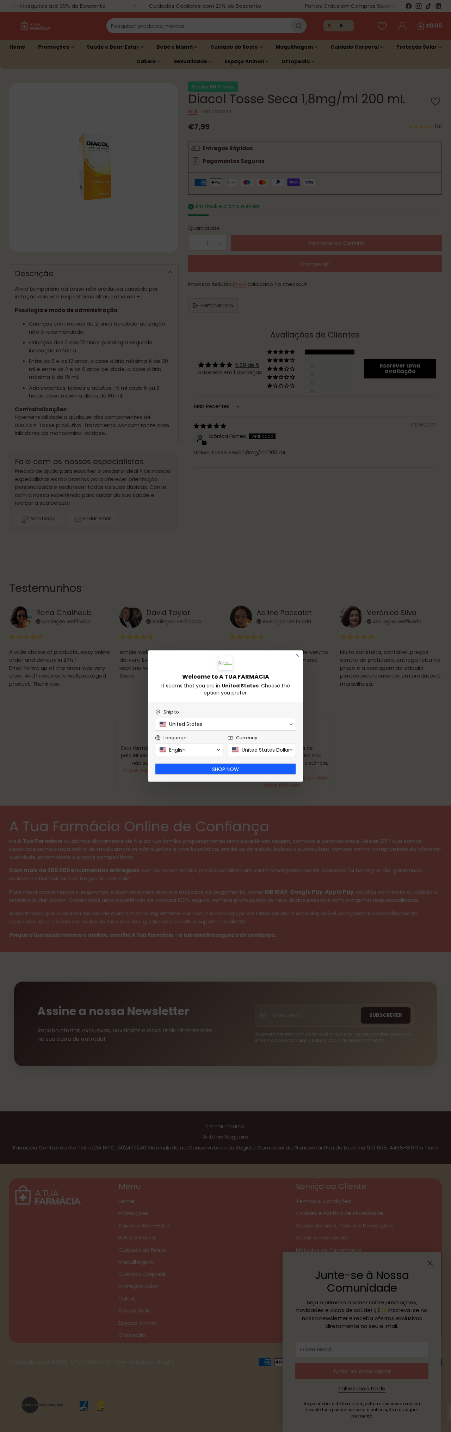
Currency (246, 738)
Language (175, 738)
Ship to (171, 712)
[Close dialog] (298, 656)
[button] (225, 724)
